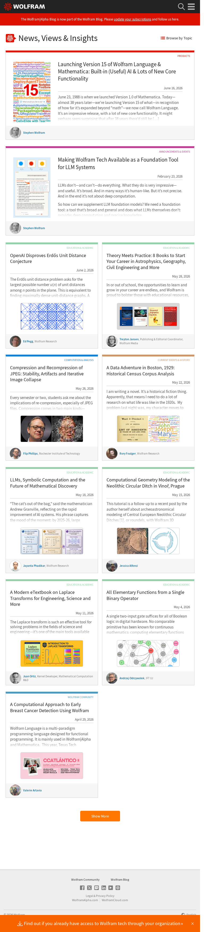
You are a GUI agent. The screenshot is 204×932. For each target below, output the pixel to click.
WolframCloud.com (115, 900)
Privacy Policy (105, 896)
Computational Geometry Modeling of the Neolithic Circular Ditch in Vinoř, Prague (148, 483)
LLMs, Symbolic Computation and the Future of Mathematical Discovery (47, 483)
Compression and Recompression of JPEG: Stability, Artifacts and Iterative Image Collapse (47, 374)
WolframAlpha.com (85, 900)
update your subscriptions (132, 19)
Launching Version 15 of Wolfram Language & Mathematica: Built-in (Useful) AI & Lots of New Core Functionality (117, 71)
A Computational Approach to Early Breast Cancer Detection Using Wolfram (49, 707)
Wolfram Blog (120, 879)
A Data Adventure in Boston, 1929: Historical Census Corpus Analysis (141, 371)
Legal (89, 896)
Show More (100, 816)
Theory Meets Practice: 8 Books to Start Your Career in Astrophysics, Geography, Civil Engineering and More (146, 262)
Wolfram (19, 915)
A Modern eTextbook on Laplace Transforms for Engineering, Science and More (50, 598)
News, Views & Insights (57, 38)
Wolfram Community (85, 879)
